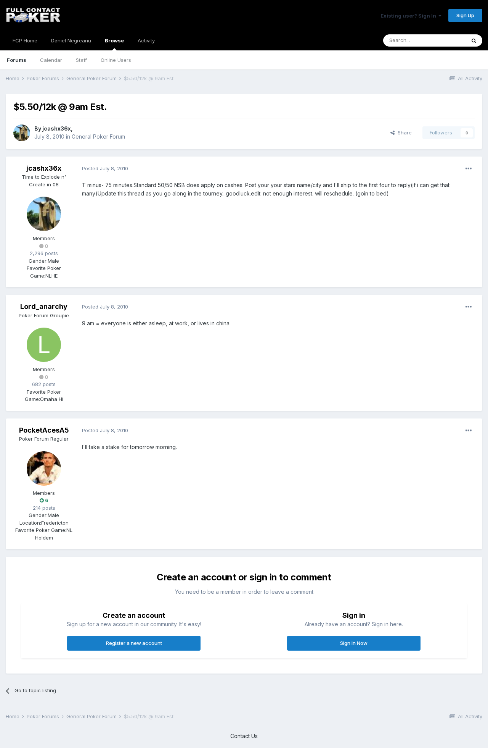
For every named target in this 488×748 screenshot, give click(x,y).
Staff (81, 60)
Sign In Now (354, 643)
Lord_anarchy (43, 306)
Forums (16, 60)
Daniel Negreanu (71, 40)
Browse (114, 40)
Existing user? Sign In (409, 16)
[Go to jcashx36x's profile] (21, 132)
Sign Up (465, 15)
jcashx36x (56, 128)
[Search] (474, 40)
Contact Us (244, 736)
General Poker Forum (98, 136)
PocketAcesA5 (44, 430)
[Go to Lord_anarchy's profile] (44, 345)
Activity (146, 40)
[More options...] (468, 168)
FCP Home (25, 40)
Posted (105, 168)
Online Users (116, 60)
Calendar (51, 60)
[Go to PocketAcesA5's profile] (44, 468)
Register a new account (134, 643)
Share (403, 132)
